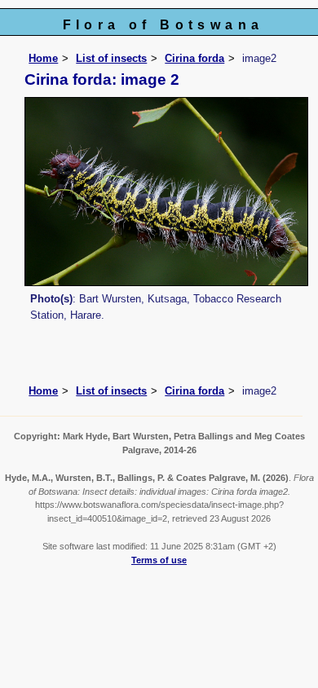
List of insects (111, 58)
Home (43, 58)
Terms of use (159, 560)
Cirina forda (194, 58)
